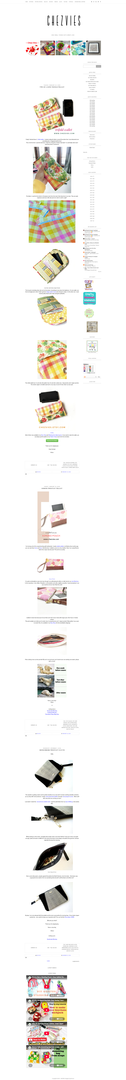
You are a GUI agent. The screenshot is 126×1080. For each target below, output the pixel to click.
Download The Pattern (52, 440)
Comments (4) (34, 725)
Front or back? (87, 259)
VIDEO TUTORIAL (92, 83)
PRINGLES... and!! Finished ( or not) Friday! (91, 254)
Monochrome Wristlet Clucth (52, 750)
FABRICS (56, 1)
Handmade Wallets (92, 163)
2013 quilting (92, 105)
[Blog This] (56, 465)
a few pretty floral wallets (51, 796)
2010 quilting (92, 100)
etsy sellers (69, 721)
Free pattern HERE (69, 917)
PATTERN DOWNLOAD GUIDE (92, 81)
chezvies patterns (70, 462)
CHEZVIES (63, 1078)
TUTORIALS (71, 1)
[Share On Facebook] (50, 465)
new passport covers (68, 796)
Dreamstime (92, 138)
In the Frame (92, 147)
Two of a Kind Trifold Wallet (52, 87)
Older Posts (76, 961)
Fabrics (92, 165)
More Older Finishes (88, 250)
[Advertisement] (52, 71)
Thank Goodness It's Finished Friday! (91, 257)
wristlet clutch (75, 727)
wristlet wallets (60, 546)
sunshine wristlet (66, 949)
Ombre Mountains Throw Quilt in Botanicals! (91, 262)
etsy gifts (69, 464)
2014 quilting (92, 106)
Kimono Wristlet (52, 579)
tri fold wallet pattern (71, 465)
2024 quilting (92, 122)
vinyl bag (75, 725)
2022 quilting (92, 119)
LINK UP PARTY (92, 87)
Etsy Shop (43, 435)
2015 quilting (92, 108)
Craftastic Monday (52, 712)
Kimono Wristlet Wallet (52, 488)
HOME (26, 1)
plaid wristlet (75, 947)
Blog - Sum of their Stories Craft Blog (92, 268)
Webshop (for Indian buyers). (55, 435)
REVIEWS (51, 1)
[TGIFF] (92, 285)
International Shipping (80, 1)
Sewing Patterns (92, 161)
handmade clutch (67, 724)
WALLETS (46, 1)
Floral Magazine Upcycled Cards (90, 270)
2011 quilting (92, 102)
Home (48, 961)
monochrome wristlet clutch (43, 801)
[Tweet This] (48, 465)
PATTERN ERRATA (92, 85)
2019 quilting (92, 114)
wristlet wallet (70, 729)
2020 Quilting (92, 116)
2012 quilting (92, 103)
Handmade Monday (52, 711)
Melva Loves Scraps (89, 265)
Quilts (92, 167)
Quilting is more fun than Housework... (90, 249)
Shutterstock (92, 134)
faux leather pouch (72, 722)
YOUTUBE (65, 1)
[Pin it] (54, 465)
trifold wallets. (41, 139)
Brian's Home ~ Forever (90, 238)
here (36, 548)
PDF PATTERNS (92, 75)
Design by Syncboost (69, 1078)
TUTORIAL (92, 89)
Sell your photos (92, 136)
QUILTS (60, 1)
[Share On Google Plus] (52, 465)
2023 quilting (92, 121)
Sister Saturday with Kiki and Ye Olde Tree (92, 240)
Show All (99, 271)
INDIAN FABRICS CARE (92, 91)
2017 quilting (92, 111)
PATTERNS (31, 1)
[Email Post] (52, 474)
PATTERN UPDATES (39, 1)
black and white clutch (71, 944)
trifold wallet (65, 467)
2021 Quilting (92, 118)
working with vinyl (66, 727)
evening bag (66, 946)
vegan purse (69, 725)
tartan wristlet (74, 949)
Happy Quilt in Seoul (51, 291)
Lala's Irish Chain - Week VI (90, 266)
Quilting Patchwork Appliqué (91, 230)
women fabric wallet (74, 467)
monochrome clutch (66, 947)
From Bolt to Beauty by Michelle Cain (92, 243)
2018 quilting (92, 113)
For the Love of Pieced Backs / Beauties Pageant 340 (92, 246)
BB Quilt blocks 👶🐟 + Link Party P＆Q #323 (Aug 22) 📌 (92, 232)
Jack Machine (75, 581)
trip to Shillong (69, 801)
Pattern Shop (53, 436)
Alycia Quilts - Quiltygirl (90, 252)
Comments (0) (34, 465)
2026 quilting (92, 126)
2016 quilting (92, 110)
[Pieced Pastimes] (92, 326)
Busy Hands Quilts (89, 260)
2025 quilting (92, 124)
